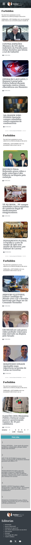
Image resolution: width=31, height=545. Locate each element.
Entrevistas (8, 524)
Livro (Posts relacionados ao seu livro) (16, 530)
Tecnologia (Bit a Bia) (11, 535)
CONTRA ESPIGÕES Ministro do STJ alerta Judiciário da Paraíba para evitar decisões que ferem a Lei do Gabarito (14, 48)
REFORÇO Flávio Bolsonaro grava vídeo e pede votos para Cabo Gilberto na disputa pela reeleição (14, 173)
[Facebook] (11, 541)
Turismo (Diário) (9, 537)
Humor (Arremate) (10, 526)
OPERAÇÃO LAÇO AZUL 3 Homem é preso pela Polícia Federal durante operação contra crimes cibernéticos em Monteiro (14, 83)
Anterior (4, 430)
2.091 (13, 432)
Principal (7, 533)
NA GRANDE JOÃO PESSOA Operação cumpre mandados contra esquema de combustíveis (12, 119)
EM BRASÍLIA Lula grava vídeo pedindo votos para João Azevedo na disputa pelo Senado (14, 333)
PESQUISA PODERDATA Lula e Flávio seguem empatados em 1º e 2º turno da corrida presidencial (15, 501)
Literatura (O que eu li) (11, 528)
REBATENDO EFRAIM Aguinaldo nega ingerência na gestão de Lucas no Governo (14, 367)
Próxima (20, 432)
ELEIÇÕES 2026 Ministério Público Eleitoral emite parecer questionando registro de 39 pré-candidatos (15, 420)
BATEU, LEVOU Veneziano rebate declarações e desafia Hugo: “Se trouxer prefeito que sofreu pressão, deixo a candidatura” (15, 488)
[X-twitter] (15, 541)
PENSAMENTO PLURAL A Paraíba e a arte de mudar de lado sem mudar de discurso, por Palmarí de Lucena (15, 244)
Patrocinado (8, 531)
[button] (3, 3)
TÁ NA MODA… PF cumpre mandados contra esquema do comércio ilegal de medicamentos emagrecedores (15, 208)
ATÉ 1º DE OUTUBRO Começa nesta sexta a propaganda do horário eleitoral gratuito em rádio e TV (15, 459)
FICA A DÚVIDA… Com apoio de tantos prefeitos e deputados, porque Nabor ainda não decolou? (15, 447)
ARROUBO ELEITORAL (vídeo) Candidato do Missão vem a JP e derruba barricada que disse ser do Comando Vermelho (15, 298)
